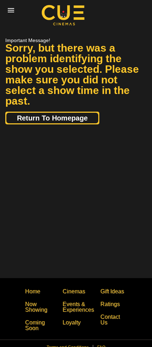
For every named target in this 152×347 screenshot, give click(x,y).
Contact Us (110, 319)
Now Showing (36, 307)
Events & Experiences (78, 307)
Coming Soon (35, 325)
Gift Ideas (112, 291)
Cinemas (74, 291)
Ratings (110, 304)
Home (32, 291)
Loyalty (72, 322)
